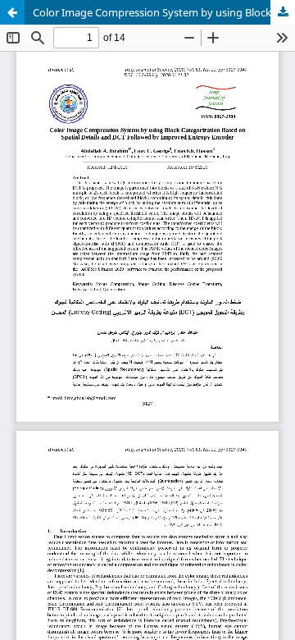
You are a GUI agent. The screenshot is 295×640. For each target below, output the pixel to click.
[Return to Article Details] (12, 12)
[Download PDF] (282, 12)
